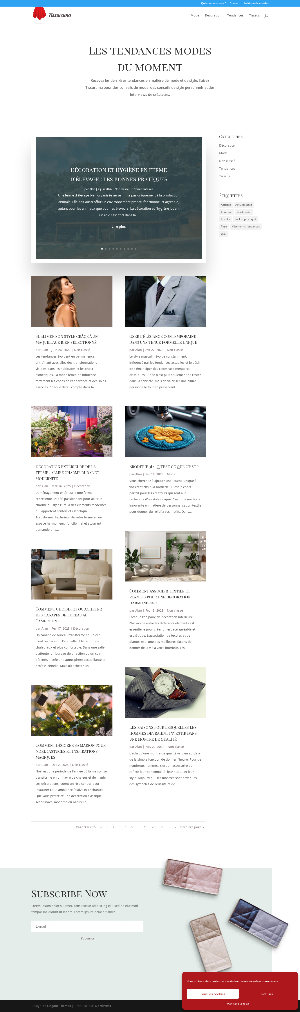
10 (135, 249)
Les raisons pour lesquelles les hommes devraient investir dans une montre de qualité (163, 733)
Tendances (235, 15)
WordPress (102, 1006)
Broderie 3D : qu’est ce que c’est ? (164, 466)
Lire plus (119, 226)
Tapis (224, 226)
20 (153, 827)
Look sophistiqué (245, 219)
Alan (92, 189)
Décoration (213, 15)
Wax (223, 234)
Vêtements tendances (246, 226)
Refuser (267, 994)
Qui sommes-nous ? (213, 3)
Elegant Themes (59, 1006)
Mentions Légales (238, 1004)
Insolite (225, 219)
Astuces (226, 205)
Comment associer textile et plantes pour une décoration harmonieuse (160, 596)
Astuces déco (243, 205)
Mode (195, 15)
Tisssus (254, 15)
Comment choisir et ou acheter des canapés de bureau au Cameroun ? (69, 614)
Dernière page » (192, 827)
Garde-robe (244, 212)
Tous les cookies (212, 994)
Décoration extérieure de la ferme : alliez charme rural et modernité (67, 472)
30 (161, 827)
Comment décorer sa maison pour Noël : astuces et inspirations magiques (71, 751)
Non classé (122, 189)
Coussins (226, 212)
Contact (235, 3)
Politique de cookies (256, 3)
